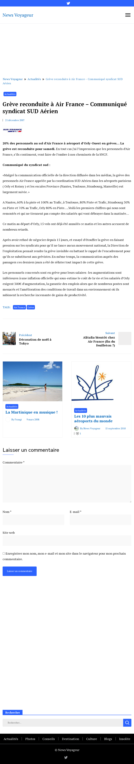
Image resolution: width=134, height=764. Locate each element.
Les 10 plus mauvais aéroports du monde (93, 419)
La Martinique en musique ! (31, 412)
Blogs (108, 739)
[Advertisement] (67, 49)
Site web (9, 532)
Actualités (10, 94)
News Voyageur (18, 15)
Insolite (124, 739)
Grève (31, 307)
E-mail (75, 512)
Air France (19, 307)
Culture (91, 739)
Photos (30, 739)
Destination (70, 739)
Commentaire (13, 462)
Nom (7, 512)
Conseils (48, 739)
